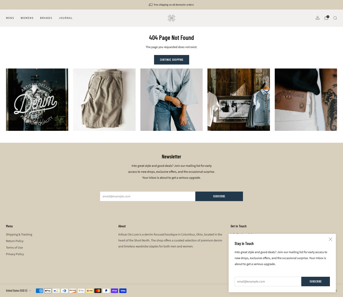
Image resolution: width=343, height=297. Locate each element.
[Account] (318, 18)
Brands (46, 18)
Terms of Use (14, 247)
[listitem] (171, 5)
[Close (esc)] (330, 239)
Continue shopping (171, 59)
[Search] (335, 18)
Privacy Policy (15, 254)
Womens (27, 18)
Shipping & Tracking (19, 234)
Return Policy (14, 241)
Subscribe (316, 281)
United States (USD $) (16, 290)
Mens (10, 18)
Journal (66, 18)
